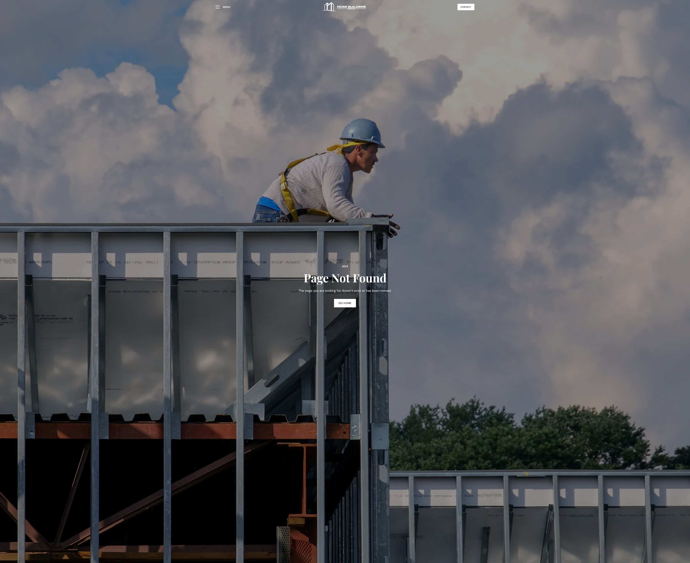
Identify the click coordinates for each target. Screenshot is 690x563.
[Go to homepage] (344, 7)
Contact (466, 7)
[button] (223, 7)
